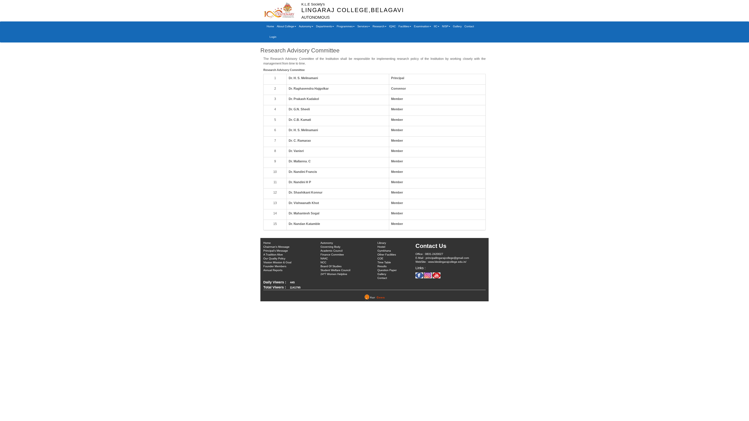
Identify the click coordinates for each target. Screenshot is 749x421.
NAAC (324, 258)
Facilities (403, 26)
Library (381, 242)
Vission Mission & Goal (277, 262)
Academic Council (331, 250)
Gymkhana (384, 250)
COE (380, 258)
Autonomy (305, 26)
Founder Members (274, 266)
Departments (324, 26)
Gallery (457, 26)
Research (378, 26)
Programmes (345, 26)
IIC (435, 26)
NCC (323, 262)
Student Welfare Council (335, 270)
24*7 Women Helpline (333, 274)
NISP (445, 26)
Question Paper (387, 270)
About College (285, 26)
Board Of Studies (331, 266)
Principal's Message (275, 250)
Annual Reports (272, 270)
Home (270, 26)
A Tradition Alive (273, 254)
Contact (469, 26)
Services (362, 26)
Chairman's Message (276, 246)
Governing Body (330, 246)
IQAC (392, 26)
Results (382, 266)
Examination (421, 26)
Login (273, 36)
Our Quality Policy (274, 258)
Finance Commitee (332, 254)
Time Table (384, 262)
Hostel (381, 246)
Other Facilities (386, 254)
